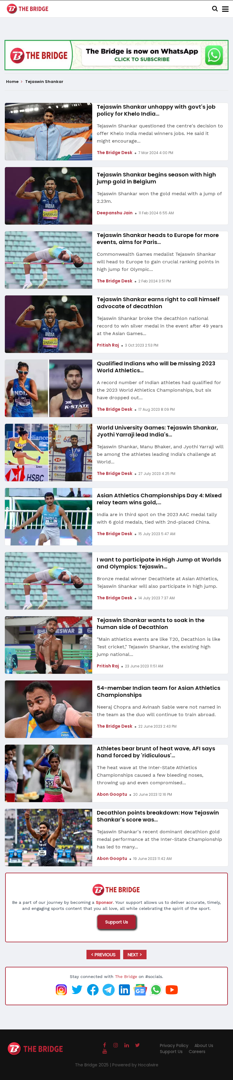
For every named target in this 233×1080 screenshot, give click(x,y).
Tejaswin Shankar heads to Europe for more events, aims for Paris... (158, 238)
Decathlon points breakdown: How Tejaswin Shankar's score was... (158, 816)
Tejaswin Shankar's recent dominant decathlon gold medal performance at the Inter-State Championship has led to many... (159, 839)
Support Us (116, 922)
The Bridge (126, 976)
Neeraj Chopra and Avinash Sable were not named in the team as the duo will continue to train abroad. (159, 710)
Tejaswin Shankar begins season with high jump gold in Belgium (156, 178)
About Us (203, 1045)
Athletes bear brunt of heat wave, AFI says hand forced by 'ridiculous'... (156, 752)
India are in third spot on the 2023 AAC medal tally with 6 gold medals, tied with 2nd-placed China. (157, 518)
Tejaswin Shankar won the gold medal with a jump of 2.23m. (159, 197)
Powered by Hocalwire (135, 1065)
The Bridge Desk (114, 153)
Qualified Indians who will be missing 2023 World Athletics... (156, 367)
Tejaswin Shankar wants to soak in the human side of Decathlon (150, 623)
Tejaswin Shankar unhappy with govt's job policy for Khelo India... (156, 110)
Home (12, 81)
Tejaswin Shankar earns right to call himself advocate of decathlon (158, 302)
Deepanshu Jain (115, 213)
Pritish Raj (108, 345)
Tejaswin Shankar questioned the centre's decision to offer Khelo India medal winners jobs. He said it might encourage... (160, 133)
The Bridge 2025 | (93, 1065)
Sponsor (104, 902)
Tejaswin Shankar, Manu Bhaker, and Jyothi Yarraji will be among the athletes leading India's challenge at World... (160, 454)
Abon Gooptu (112, 794)
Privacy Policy (174, 1045)
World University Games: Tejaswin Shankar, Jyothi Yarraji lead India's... (157, 431)
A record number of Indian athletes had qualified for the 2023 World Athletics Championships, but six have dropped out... (159, 390)
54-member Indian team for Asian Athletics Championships (158, 691)
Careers (197, 1052)
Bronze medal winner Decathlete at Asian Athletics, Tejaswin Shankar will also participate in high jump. (157, 582)
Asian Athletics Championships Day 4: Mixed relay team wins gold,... (159, 499)
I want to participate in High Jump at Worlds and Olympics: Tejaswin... (159, 563)
